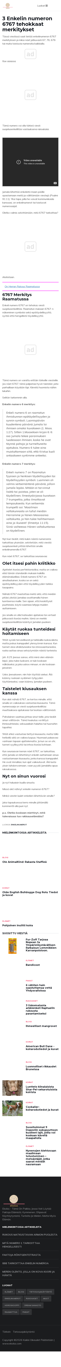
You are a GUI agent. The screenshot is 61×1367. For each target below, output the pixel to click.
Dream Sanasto (32, 1305)
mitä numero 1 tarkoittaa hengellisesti (21, 1244)
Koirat (6, 888)
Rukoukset (32, 1001)
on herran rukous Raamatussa (22, 286)
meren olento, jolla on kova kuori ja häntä (28, 1273)
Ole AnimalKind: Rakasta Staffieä (24, 861)
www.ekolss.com (11, 1343)
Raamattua (11, 1312)
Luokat (41, 5)
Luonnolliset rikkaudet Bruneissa (41, 1068)
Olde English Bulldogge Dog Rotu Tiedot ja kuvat (30, 894)
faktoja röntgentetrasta (21, 1254)
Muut (46, 1298)
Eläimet (6, 921)
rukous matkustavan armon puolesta (29, 1234)
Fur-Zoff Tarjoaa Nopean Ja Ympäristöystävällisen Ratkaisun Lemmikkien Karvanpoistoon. (41, 945)
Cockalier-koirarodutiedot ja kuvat (42, 1108)
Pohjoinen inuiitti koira (17, 925)
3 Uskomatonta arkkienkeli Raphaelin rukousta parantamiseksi (40, 1009)
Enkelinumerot (19, 824)
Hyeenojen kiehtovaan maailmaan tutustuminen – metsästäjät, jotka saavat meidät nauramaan (41, 1157)
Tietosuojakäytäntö (40, 1292)
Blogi (5, 857)
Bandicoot (33, 964)
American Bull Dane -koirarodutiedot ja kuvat (42, 1048)
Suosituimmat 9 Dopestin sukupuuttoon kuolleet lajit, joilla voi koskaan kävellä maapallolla (42, 1133)
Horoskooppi (12, 1305)
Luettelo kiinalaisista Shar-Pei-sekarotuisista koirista (41, 1089)
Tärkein (6, 1331)
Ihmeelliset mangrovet (41, 1026)
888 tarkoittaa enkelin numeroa (25, 1263)
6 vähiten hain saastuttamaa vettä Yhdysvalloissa (39, 988)
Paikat (29, 980)
